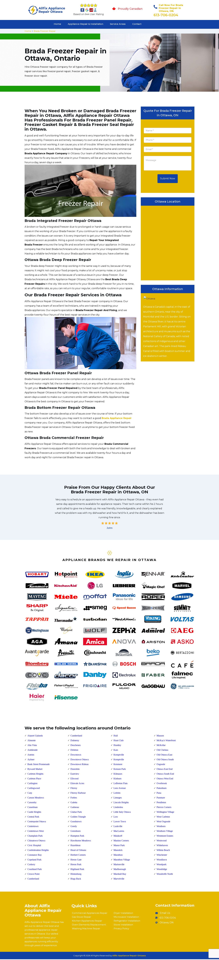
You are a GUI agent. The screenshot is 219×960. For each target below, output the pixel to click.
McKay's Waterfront (166, 740)
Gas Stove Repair (81, 916)
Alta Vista (32, 745)
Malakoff (118, 836)
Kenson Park (120, 769)
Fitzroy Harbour (78, 793)
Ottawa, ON (167, 922)
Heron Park (75, 864)
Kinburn (117, 778)
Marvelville (119, 878)
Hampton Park (77, 836)
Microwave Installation (126, 916)
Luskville (118, 826)
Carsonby (31, 802)
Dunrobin (75, 769)
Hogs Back (75, 878)
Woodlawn (162, 859)
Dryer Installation (123, 913)
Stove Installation (123, 924)
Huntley (117, 745)
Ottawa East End (165, 769)
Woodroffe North (165, 874)
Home (57, 24)
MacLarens (119, 831)
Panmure (161, 797)
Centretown (32, 826)
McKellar (161, 745)
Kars (116, 750)
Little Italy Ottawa (122, 812)
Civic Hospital (34, 845)
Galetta (73, 802)
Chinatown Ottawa (36, 840)
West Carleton (163, 816)
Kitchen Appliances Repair (87, 920)
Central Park (33, 816)
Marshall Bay (120, 874)
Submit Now (167, 178)
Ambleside (32, 750)
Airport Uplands (35, 735)
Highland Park (77, 869)
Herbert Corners (78, 855)
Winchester (162, 855)
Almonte (31, 740)
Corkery (31, 864)
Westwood (162, 840)
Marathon (118, 855)
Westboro (161, 826)
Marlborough (120, 869)
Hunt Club (119, 740)
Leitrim (117, 793)
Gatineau (74, 807)
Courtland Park (34, 869)
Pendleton (161, 802)
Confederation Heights (38, 850)
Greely (73, 826)
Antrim (30, 754)
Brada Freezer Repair (45, 31)
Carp (29, 793)
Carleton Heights (35, 774)
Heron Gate (75, 859)
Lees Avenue (120, 788)
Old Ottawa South (165, 759)
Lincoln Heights (121, 802)
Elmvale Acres (77, 783)
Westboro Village (165, 831)
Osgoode (161, 764)
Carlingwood (33, 788)
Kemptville (119, 754)
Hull (116, 735)
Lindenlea (118, 807)
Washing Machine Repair (86, 928)
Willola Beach (163, 850)
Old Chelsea (162, 750)
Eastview (74, 774)
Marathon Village (122, 859)
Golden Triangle (78, 816)
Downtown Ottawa (79, 759)
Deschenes (75, 745)
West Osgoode (163, 821)
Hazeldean (75, 845)
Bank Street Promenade (38, 764)
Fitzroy (73, 788)
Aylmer (30, 759)
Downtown (75, 754)
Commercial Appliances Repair (89, 913)
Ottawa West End (165, 778)
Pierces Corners (164, 807)
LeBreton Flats (121, 783)
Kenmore (118, 764)
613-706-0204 (166, 15)
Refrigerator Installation (127, 920)
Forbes (73, 797)
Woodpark (161, 864)
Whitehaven (162, 845)
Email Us (165, 913)
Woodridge (162, 869)
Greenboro (75, 831)
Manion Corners (121, 840)
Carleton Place (34, 778)
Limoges (118, 797)
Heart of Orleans (78, 850)
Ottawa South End (165, 774)
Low (116, 816)
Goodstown (75, 821)
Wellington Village (165, 812)
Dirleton (74, 750)
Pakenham (161, 788)
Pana (159, 793)
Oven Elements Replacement (89, 924)
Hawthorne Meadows (80, 840)
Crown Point (33, 874)
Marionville (119, 864)
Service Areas (118, 24)
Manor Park (119, 845)
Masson (160, 735)
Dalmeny (74, 740)
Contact (136, 24)
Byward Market (34, 769)
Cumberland (33, 878)
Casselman (32, 807)
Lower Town (120, 821)
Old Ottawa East (164, 754)
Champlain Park (35, 836)
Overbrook (162, 783)
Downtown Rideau (79, 764)
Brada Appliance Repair (117, 418)
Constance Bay (34, 855)
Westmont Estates (165, 836)
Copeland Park (34, 859)
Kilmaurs (118, 774)
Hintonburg (75, 874)
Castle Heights (34, 812)
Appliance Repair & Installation (85, 24)
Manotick (118, 850)
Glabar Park (76, 812)
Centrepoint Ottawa (36, 821)
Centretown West (35, 831)
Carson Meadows (35, 797)
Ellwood (74, 778)
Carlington (32, 783)
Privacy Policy (121, 928)
